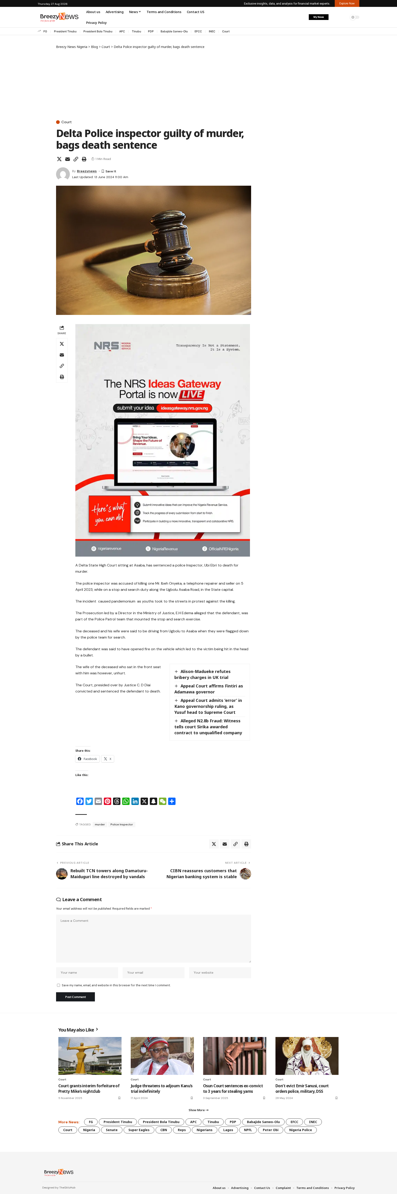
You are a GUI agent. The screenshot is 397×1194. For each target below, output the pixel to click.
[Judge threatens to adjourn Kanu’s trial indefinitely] (162, 1056)
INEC (212, 31)
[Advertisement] (153, 83)
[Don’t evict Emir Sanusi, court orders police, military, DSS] (307, 1056)
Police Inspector (122, 824)
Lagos (228, 1130)
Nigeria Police (300, 1130)
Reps (182, 1130)
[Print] (84, 159)
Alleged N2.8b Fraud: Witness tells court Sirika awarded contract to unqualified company (208, 726)
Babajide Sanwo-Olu (174, 31)
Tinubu (136, 31)
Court (226, 31)
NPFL (248, 1130)
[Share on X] (59, 159)
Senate (112, 1130)
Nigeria (89, 1130)
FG (45, 31)
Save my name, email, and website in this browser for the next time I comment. (116, 985)
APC (122, 31)
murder (100, 824)
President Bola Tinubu (97, 31)
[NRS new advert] (162, 440)
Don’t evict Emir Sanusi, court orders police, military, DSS (302, 1088)
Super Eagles (139, 1130)
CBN (163, 1130)
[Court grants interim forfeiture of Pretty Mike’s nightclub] (90, 1056)
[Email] (67, 159)
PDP (151, 31)
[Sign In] (334, 17)
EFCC (198, 31)
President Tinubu (65, 31)
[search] (344, 17)
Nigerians (205, 1130)
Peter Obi (270, 1130)
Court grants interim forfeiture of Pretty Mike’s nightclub (88, 1088)
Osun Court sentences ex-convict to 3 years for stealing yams (233, 1088)
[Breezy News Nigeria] (58, 1172)
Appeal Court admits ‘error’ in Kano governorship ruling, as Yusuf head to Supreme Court (208, 706)
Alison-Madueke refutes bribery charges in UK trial (202, 674)
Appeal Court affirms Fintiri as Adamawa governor (208, 689)
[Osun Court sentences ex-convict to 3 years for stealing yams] (234, 1056)
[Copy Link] (76, 159)
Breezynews (87, 171)
